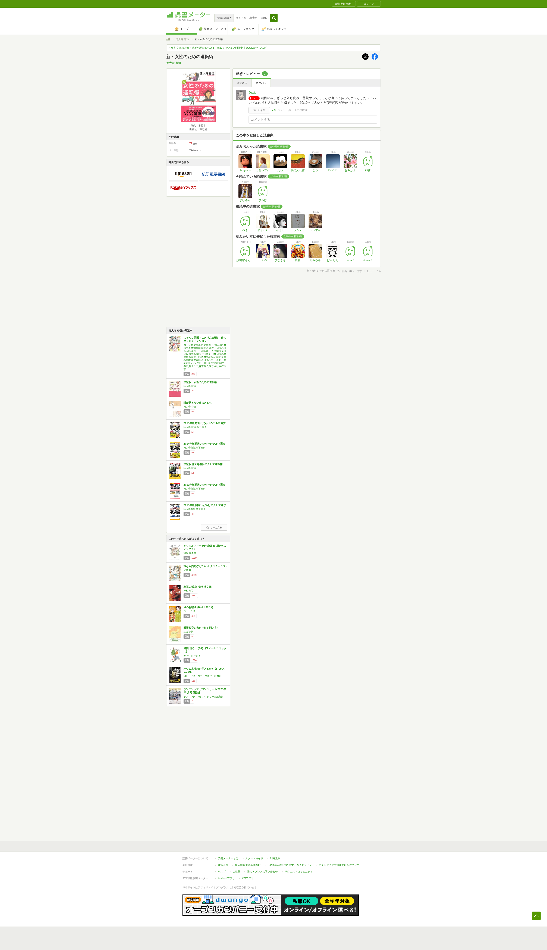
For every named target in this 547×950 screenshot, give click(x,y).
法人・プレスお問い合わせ (262, 871)
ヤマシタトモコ (192, 655)
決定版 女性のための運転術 (200, 382)
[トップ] (168, 39)
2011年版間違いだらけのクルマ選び (204, 484)
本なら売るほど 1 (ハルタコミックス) (205, 566)
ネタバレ (261, 83)
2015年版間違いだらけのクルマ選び (204, 423)
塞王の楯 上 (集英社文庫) (198, 586)
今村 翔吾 (189, 590)
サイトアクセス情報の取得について (339, 865)
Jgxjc (252, 92)
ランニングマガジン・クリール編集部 (204, 696)
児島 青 (187, 570)
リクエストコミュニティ (299, 871)
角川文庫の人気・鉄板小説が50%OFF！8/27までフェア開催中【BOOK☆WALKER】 (220, 47)
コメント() (284, 110)
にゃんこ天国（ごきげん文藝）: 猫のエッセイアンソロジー (205, 339)
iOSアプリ (248, 878)
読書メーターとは (228, 858)
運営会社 (223, 865)
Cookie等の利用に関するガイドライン (290, 865)
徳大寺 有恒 (182, 39)
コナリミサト (191, 611)
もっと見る (216, 527)
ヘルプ (222, 871)
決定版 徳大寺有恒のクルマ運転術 (203, 464)
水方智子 (188, 631)
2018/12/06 (301, 110)
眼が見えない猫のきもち (198, 402)
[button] (274, 18)
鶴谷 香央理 (190, 553)
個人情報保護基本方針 (248, 865)
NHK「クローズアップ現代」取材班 (202, 676)
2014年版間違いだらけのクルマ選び (204, 443)
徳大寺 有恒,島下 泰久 (195, 427)
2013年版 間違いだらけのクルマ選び (205, 505)
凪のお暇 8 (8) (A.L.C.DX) (198, 607)
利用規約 (275, 858)
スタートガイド (254, 858)
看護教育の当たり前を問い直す (201, 627)
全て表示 (242, 83)
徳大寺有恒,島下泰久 (194, 447)
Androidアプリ (226, 878)
